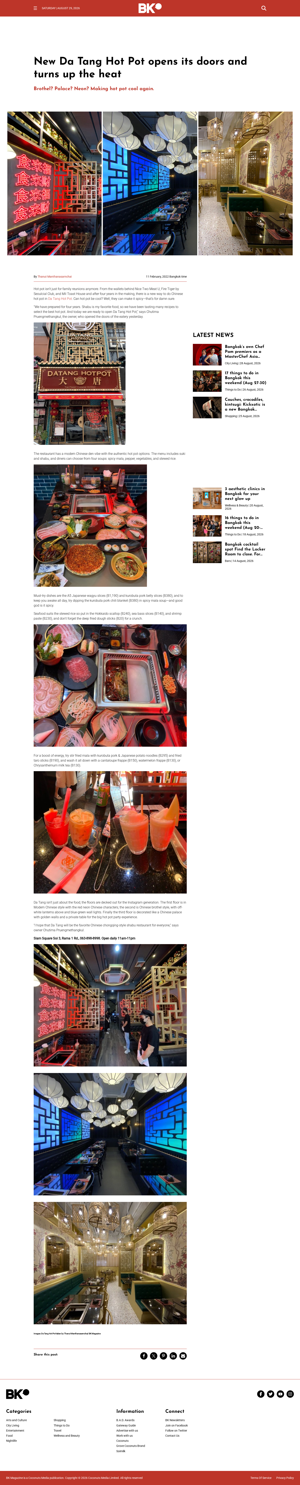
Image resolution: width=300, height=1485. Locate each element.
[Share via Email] (183, 1356)
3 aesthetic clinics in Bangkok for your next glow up (245, 494)
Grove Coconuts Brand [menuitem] (130, 1445)
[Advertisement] (229, 300)
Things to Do (62, 1425)
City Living (12, 1425)
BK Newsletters (175, 1420)
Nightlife (11, 1440)
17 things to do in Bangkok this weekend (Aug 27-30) (245, 378)
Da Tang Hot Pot (60, 299)
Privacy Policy (285, 1477)
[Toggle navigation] (35, 8)
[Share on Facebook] (144, 1356)
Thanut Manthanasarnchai (55, 276)
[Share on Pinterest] (163, 1356)
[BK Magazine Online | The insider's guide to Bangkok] (150, 8)
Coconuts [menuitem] (122, 1440)
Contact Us (172, 1435)
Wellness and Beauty (67, 1435)
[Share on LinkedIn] (173, 1356)
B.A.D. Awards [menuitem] (125, 1420)
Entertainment (15, 1430)
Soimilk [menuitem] (120, 1451)
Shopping (60, 1420)
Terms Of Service (260, 1477)
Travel (57, 1430)
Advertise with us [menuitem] (127, 1430)
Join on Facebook (176, 1425)
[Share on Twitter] (153, 1356)
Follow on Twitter (176, 1430)
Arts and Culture (16, 1420)
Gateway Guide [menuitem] (126, 1425)
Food (9, 1435)
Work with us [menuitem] (124, 1435)
